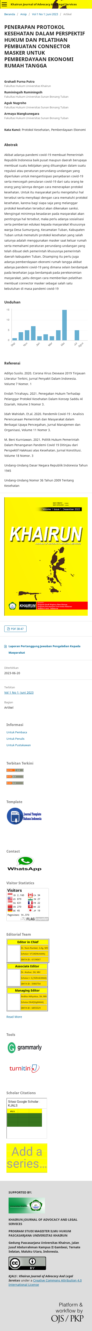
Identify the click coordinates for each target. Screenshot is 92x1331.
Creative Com (42, 1280)
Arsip (23, 14)
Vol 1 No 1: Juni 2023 (45, 14)
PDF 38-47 (17, 629)
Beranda (9, 14)
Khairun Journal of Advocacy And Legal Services (44, 4)
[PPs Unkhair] (27, 1212)
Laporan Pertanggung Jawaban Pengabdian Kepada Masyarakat (44, 649)
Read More (14, 1017)
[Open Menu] (4, 4)
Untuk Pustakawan (18, 745)
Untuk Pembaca (16, 732)
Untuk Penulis (15, 739)
